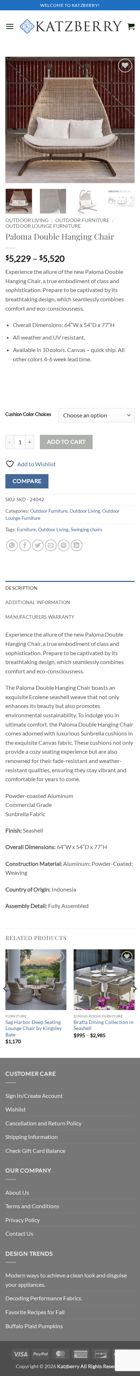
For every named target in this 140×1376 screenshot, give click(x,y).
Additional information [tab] (37, 602)
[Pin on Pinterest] (64, 545)
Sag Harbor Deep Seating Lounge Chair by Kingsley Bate (33, 1028)
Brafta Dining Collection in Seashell (104, 1025)
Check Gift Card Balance (35, 1150)
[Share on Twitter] (38, 545)
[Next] (123, 120)
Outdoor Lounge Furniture (43, 226)
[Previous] (16, 120)
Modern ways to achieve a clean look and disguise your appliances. (66, 1280)
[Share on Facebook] (25, 545)
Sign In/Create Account (34, 1095)
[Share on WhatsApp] (12, 545)
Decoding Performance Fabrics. (43, 1298)
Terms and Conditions (32, 1205)
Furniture (26, 529)
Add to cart (66, 441)
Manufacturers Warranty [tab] (40, 617)
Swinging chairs (86, 529)
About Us (17, 1192)
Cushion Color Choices (28, 414)
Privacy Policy (22, 1219)
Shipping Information (31, 1136)
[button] (9, 26)
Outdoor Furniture (82, 220)
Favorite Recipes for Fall (35, 1312)
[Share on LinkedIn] (77, 545)
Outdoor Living (26, 220)
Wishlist (15, 1109)
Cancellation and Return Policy (43, 1123)
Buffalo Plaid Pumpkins (34, 1325)
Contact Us (19, 1233)
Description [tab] (21, 588)
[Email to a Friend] (51, 545)
